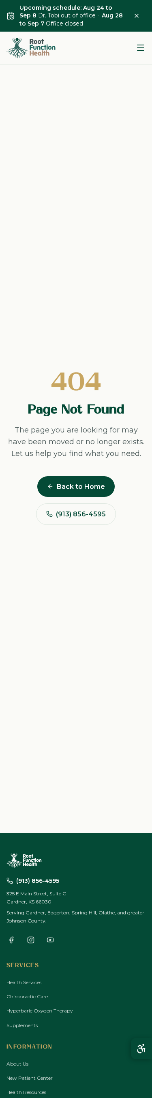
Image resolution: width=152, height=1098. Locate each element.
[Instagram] (31, 940)
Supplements (22, 1025)
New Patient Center (29, 1078)
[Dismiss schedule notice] (137, 16)
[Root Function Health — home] (31, 47)
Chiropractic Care (27, 996)
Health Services (23, 982)
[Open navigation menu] (141, 48)
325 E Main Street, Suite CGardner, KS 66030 (36, 897)
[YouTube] (50, 940)
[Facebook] (11, 940)
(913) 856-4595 (81, 514)
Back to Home (81, 486)
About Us (17, 1064)
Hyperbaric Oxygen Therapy (39, 1011)
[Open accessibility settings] (141, 1048)
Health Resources (26, 1092)
